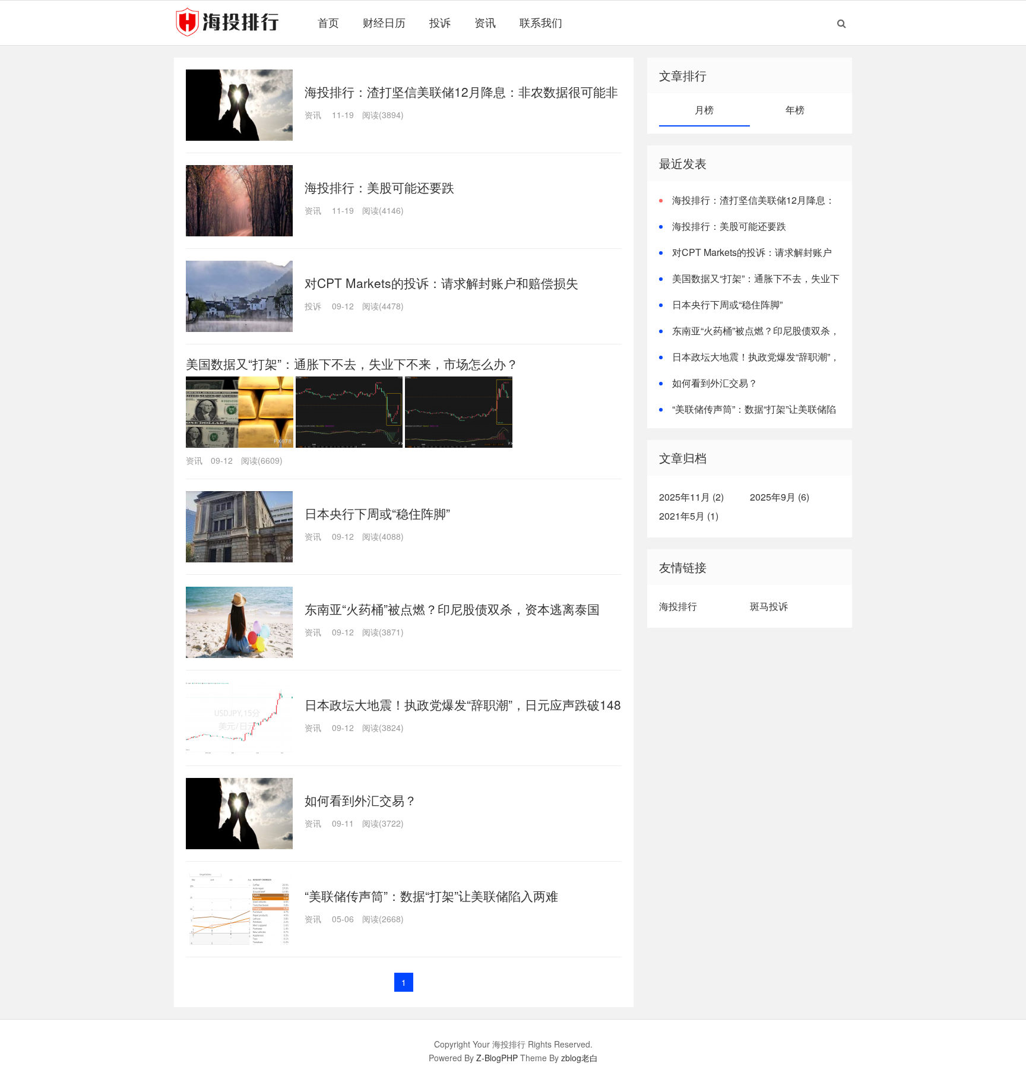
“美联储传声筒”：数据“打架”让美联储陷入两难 (431, 895)
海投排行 (678, 606)
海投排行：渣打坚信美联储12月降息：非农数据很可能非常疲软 (747, 207)
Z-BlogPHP (497, 1058)
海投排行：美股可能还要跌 (379, 187)
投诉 (440, 22)
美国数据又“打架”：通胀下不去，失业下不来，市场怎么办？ (352, 363)
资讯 (485, 22)
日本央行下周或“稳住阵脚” (377, 513)
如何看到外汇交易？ (361, 800)
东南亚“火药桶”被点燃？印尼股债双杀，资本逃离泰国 (452, 609)
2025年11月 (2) (691, 497)
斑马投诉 (769, 606)
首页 (328, 22)
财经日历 (384, 22)
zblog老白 (579, 1058)
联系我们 (541, 22)
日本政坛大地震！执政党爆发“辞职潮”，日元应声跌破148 (463, 704)
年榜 (795, 109)
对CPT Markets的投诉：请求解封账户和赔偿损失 (441, 283)
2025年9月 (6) (779, 497)
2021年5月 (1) (688, 516)
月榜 (704, 109)
